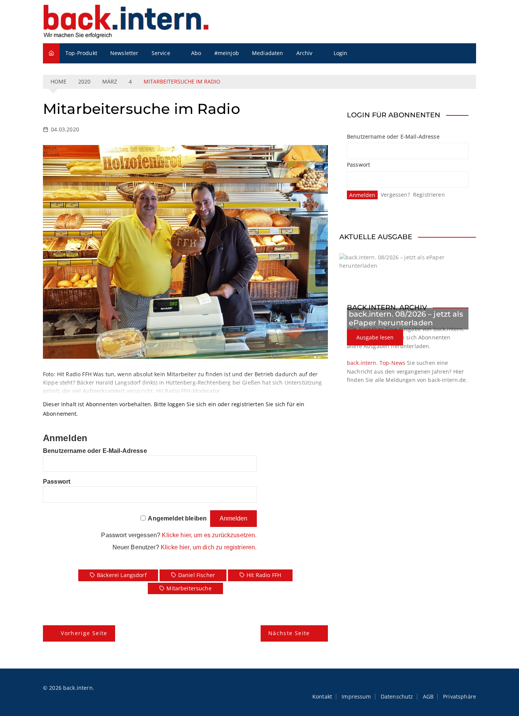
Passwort (56, 481)
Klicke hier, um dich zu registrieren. (209, 547)
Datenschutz (397, 697)
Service (161, 53)
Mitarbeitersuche (188, 588)
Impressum (356, 697)
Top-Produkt (81, 53)
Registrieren (429, 194)
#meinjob (226, 53)
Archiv (304, 53)
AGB (428, 697)
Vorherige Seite (84, 633)
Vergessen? (395, 194)
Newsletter (124, 53)
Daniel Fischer (196, 575)
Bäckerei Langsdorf (122, 575)
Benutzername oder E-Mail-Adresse (95, 451)
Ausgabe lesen (375, 337)
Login (341, 53)
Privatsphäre (459, 697)
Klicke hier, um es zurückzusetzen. (209, 535)
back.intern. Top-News (376, 362)
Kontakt (322, 697)
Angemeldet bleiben (177, 518)
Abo (196, 53)
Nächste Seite (289, 633)
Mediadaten (267, 53)
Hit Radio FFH (264, 575)
